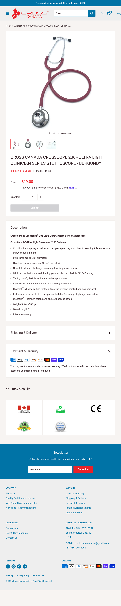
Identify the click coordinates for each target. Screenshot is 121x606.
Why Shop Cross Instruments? (21, 503)
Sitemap (9, 575)
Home (8, 26)
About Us (10, 493)
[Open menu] (7, 13)
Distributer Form (74, 512)
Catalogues (12, 528)
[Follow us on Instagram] (14, 566)
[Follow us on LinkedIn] (25, 566)
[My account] (102, 13)
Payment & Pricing (75, 503)
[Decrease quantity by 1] (25, 197)
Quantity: (15, 197)
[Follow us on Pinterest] (19, 566)
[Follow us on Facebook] (8, 566)
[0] (108, 13)
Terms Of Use (38, 575)
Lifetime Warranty (75, 493)
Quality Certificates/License (20, 498)
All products (19, 26)
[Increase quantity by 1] (40, 197)
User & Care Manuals (17, 533)
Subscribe (83, 469)
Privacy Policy (23, 575)
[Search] (91, 13)
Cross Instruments (20, 171)
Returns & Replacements (78, 507)
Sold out (35, 208)
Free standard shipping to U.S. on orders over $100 (61, 3)
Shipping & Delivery (76, 498)
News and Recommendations (21, 507)
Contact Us (11, 537)
